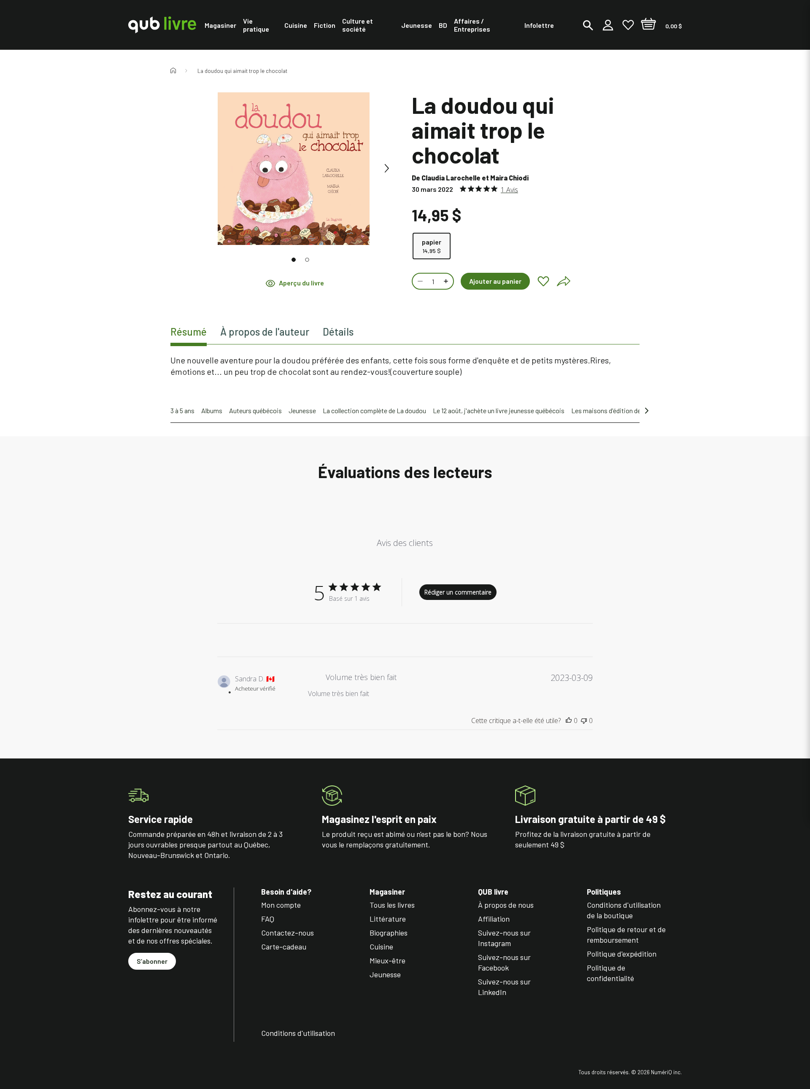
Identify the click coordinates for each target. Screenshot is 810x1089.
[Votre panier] (648, 25)
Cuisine (381, 946)
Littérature (388, 918)
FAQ (267, 918)
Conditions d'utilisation (298, 1033)
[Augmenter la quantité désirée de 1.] (446, 281)
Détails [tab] (338, 331)
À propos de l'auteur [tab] (264, 331)
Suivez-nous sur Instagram (504, 938)
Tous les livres (392, 904)
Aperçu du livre (301, 283)
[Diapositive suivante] (386, 169)
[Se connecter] (608, 25)
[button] (294, 260)
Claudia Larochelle (451, 178)
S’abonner (152, 961)
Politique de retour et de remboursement (626, 934)
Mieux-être (387, 960)
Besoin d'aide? (286, 891)
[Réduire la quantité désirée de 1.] (419, 281)
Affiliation (494, 918)
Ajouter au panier (495, 281)
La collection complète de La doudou (374, 410)
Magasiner (387, 891)
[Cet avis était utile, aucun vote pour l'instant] (569, 720)
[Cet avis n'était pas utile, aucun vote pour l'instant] (584, 720)
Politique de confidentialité (610, 973)
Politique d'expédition (621, 953)
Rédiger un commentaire (457, 592)
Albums (211, 410)
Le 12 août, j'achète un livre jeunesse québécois (498, 410)
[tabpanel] (405, 366)
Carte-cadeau (283, 946)
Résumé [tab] (188, 331)
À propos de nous (506, 904)
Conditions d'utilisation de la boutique (624, 910)
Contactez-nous (287, 932)
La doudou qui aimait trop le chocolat (242, 70)
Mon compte (281, 904)
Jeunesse (302, 410)
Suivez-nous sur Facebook (504, 962)
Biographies (389, 932)
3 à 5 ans (182, 410)
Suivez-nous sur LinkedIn (504, 987)
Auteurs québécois (255, 410)
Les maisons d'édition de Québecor (620, 410)
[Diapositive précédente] (201, 169)
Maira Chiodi (509, 178)
